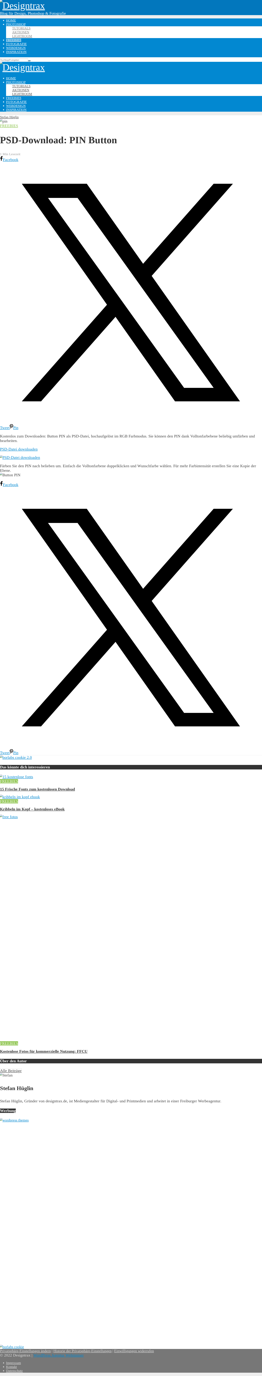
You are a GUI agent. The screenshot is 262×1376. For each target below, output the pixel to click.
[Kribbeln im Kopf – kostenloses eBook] (20, 797)
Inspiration (16, 52)
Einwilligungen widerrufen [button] (134, 1351)
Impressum (13, 1363)
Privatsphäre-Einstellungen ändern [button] (25, 1351)
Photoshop (16, 24)
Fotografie (16, 44)
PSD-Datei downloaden (19, 449)
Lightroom (22, 36)
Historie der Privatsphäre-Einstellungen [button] (82, 1351)
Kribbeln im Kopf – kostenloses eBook (32, 809)
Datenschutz (14, 1371)
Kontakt (11, 1367)
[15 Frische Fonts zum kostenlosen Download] (16, 777)
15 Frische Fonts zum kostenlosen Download (37, 789)
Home (11, 20)
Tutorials (21, 28)
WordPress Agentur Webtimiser (58, 1355)
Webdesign (16, 48)
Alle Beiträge (11, 1070)
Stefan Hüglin (9, 117)
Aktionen (20, 32)
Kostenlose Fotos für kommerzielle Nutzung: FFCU (43, 1051)
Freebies (13, 40)
